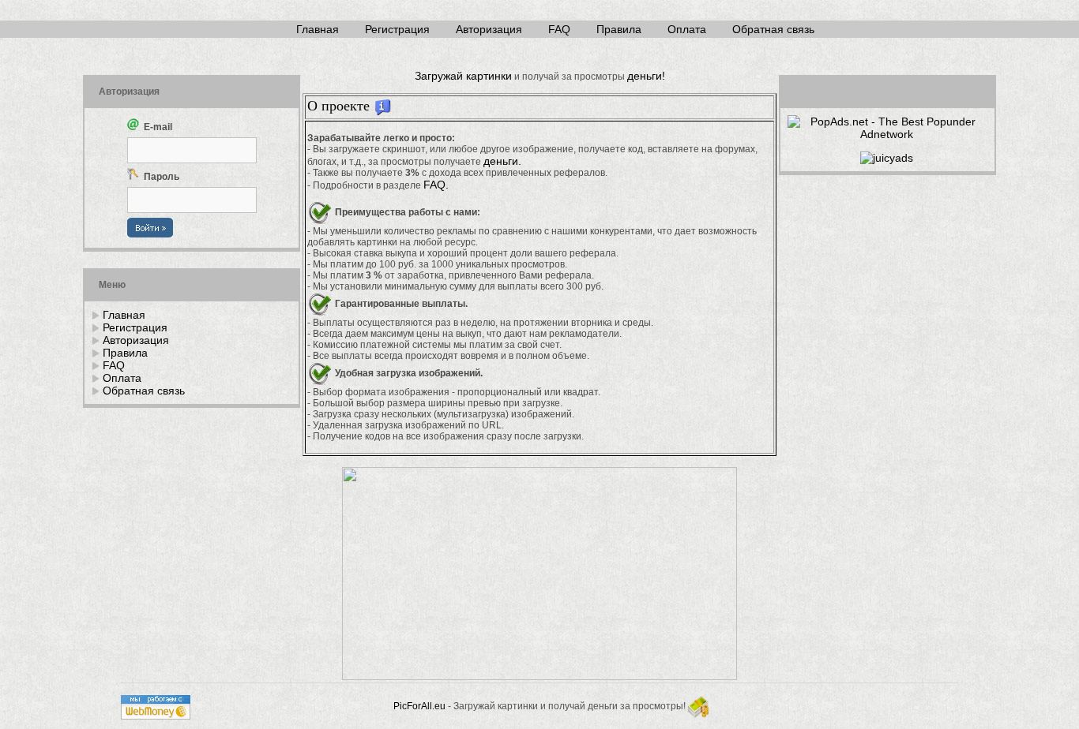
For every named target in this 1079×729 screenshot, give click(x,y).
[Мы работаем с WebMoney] (155, 715)
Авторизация (489, 29)
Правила (618, 29)
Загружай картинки (463, 75)
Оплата (686, 29)
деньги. (502, 161)
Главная (317, 29)
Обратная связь (773, 29)
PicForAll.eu (419, 706)
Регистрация (397, 29)
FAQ (559, 29)
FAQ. (436, 184)
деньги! (646, 75)
